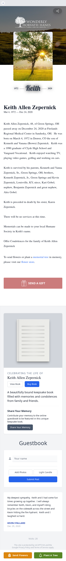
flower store (27, 262)
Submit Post (33, 479)
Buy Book (32, 384)
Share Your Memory (20, 427)
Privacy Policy (24, 547)
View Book (15, 384)
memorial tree (41, 257)
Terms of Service (41, 547)
